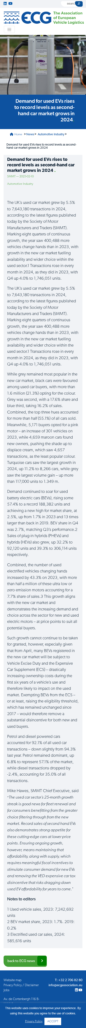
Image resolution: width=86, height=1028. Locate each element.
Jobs (6, 990)
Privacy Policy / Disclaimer (21, 985)
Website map (13, 980)
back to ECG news (21, 961)
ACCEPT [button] (52, 1021)
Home (18, 134)
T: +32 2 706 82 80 (68, 980)
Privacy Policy (34, 1021)
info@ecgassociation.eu (65, 985)
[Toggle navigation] (9, 29)
